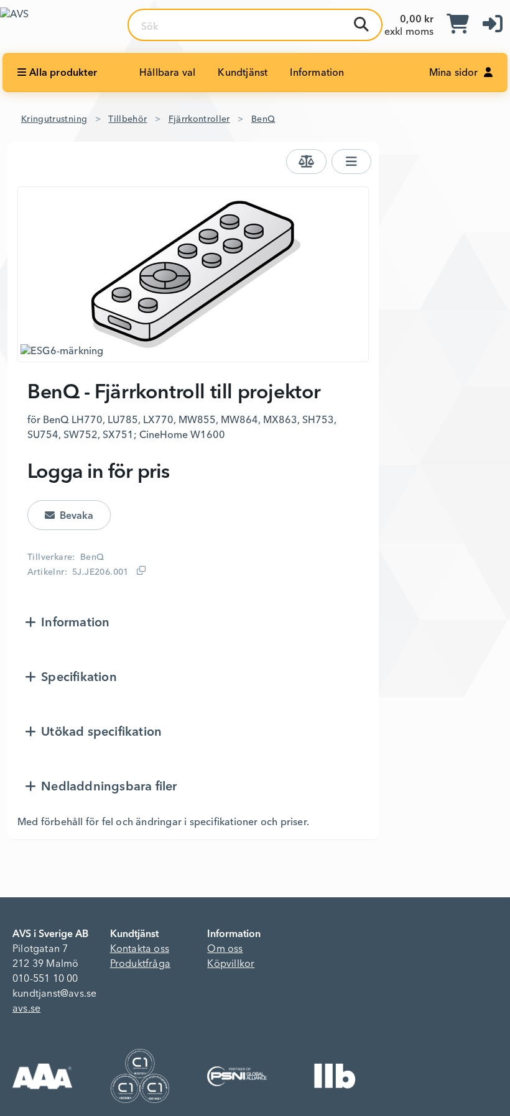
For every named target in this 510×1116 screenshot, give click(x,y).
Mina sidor (455, 73)
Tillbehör (127, 119)
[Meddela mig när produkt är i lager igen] (69, 515)
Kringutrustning (54, 119)
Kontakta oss (139, 949)
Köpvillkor (230, 964)
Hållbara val (167, 73)
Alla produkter (63, 73)
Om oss (225, 949)
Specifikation (79, 678)
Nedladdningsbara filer (109, 787)
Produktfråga (140, 964)
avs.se (26, 1009)
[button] (493, 25)
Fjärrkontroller (199, 119)
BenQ (263, 119)
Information (317, 73)
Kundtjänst (242, 73)
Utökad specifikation (101, 732)
